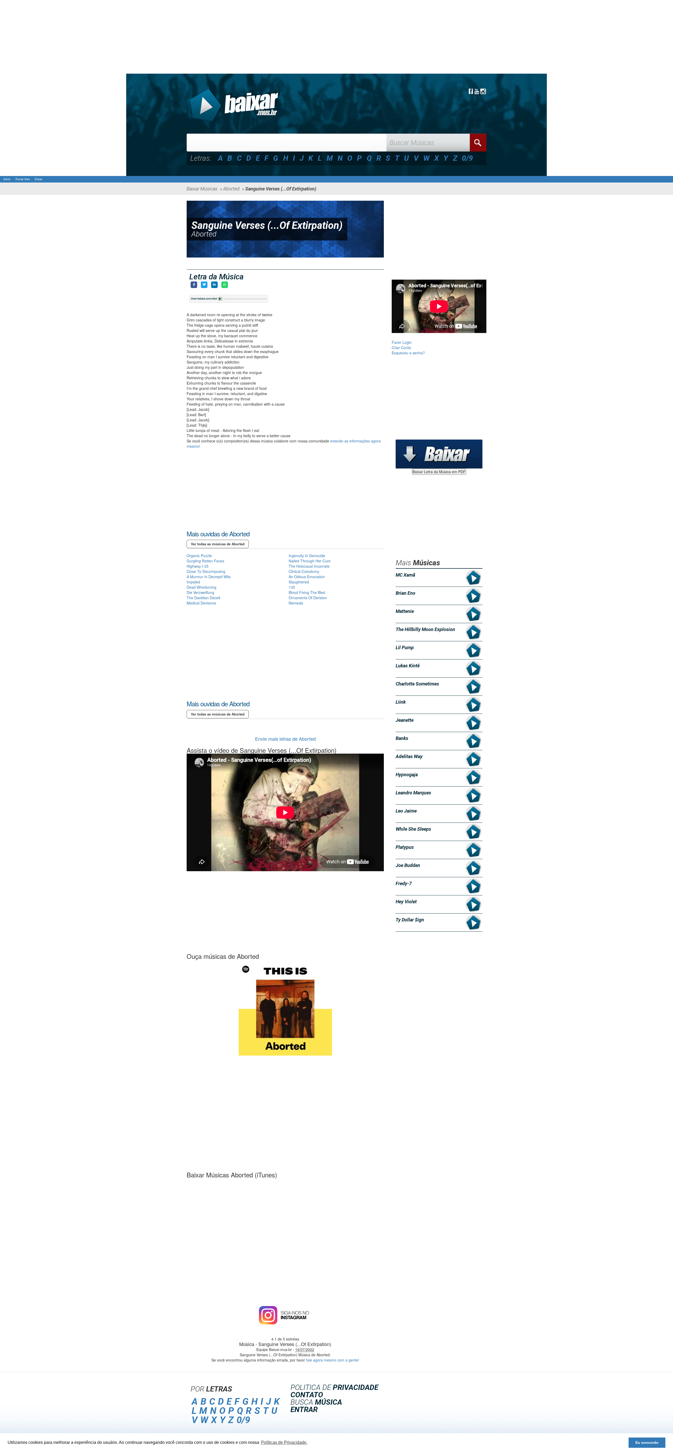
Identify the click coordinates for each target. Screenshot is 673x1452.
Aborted (203, 234)
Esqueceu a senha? (408, 352)
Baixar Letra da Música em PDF (439, 471)
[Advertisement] (157, 37)
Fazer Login (402, 342)
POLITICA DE (334, 1387)
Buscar (478, 143)
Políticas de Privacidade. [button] (284, 1442)
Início (7, 179)
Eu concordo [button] (647, 1442)
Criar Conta (401, 347)
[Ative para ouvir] (220, 299)
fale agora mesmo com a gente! (332, 1360)
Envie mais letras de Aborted (285, 738)
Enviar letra (23, 179)
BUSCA (316, 1402)
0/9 (467, 158)
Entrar (38, 179)
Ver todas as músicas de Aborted (217, 543)
